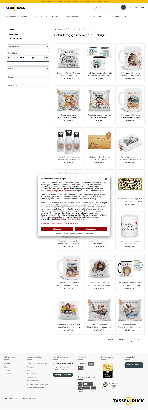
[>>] (142, 340)
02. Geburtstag (16, 38)
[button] (130, 7)
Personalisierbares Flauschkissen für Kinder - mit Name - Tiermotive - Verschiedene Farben (69, 116)
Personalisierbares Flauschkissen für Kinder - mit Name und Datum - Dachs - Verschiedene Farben (99, 326)
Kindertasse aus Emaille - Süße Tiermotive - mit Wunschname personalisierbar (99, 74)
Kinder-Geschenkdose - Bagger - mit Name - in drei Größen (130, 158)
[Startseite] (55, 29)
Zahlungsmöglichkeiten (37, 363)
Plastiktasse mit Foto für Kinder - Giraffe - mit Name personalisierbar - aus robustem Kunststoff (69, 242)
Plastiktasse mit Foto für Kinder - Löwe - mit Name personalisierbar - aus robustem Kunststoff (130, 116)
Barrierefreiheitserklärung (37, 384)
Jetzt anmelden (134, 364)
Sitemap (7, 374)
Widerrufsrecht (33, 377)
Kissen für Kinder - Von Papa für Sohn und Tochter (68, 74)
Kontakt (7, 363)
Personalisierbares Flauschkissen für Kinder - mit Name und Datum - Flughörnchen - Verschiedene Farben (130, 326)
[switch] (114, 387)
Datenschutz (32, 381)
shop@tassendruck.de (64, 363)
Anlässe (10, 30)
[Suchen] (123, 7)
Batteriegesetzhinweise (36, 388)
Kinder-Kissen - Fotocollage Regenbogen (99, 242)
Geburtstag (13, 34)
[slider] (8, 61)
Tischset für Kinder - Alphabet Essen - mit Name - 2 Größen (130, 200)
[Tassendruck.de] (14, 8)
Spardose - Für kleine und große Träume (130, 242)
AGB (29, 370)
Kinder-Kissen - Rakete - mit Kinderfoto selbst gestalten (68, 326)
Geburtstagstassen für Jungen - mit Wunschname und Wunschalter (130, 284)
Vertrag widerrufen (63, 375)
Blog (6, 367)
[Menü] (118, 382)
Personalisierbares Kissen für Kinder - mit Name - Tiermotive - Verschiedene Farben (99, 116)
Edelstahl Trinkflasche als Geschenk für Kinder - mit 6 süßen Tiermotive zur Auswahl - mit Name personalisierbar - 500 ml (68, 158)
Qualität (7, 370)
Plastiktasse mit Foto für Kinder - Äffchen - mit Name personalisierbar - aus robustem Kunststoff (68, 284)
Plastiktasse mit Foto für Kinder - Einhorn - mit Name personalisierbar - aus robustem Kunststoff (130, 74)
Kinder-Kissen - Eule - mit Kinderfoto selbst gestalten (99, 284)
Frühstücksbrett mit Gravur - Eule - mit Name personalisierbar (99, 158)
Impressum (32, 374)
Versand (30, 367)
